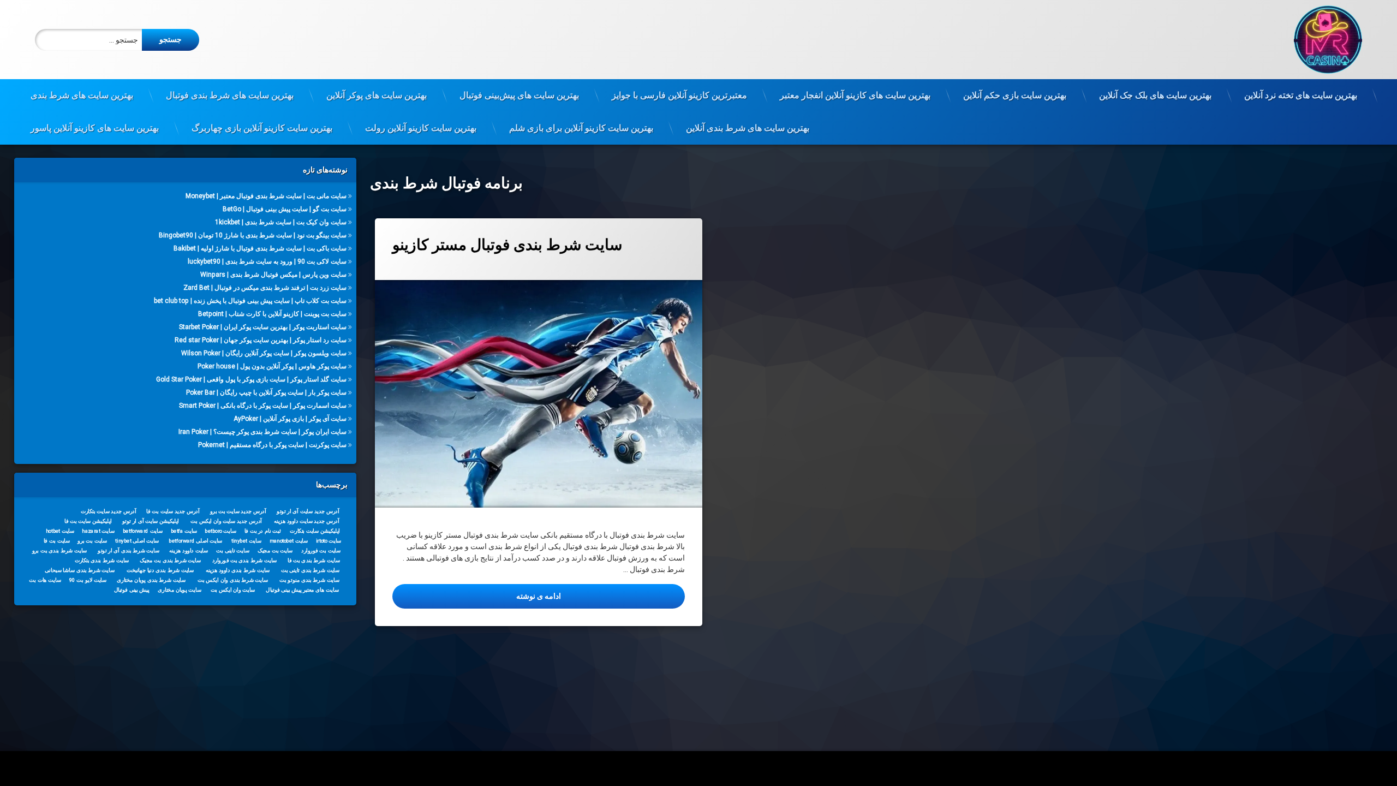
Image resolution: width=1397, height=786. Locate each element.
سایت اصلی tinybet (137, 540)
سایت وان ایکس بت (232, 589)
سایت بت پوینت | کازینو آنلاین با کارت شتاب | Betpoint (272, 314)
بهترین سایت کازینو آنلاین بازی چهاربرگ (262, 128)
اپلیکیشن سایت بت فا (88, 520)
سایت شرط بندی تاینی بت (310, 570)
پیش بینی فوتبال (131, 589)
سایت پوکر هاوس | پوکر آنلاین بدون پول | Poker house (272, 366)
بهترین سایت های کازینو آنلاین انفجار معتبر (855, 95)
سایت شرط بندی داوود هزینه (237, 570)
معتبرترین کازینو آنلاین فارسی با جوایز (679, 95)
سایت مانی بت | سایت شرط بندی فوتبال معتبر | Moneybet (266, 196)
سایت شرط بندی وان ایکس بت (233, 579)
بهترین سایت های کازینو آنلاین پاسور (95, 128)
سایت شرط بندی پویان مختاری (151, 579)
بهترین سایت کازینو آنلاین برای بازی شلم (581, 128)
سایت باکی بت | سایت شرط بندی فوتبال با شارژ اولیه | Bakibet (260, 248)
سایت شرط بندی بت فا (313, 560)
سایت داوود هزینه (188, 550)
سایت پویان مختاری (179, 589)
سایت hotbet (60, 530)
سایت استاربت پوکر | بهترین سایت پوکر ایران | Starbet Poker (263, 327)
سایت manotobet (289, 540)
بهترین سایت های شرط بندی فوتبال (230, 95)
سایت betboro (220, 530)
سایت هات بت (45, 579)
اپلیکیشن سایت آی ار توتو (150, 520)
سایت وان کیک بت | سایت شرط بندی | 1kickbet (281, 222)
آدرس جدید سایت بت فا (172, 511)
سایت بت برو (92, 540)
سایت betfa (183, 530)
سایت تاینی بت (232, 550)
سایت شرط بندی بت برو (59, 550)
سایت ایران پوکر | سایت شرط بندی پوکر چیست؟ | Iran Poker (262, 432)
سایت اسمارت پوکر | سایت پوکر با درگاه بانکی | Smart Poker (263, 405)
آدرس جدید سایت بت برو (238, 511)
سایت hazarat (98, 530)
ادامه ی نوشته (482, 595)
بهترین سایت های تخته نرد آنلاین (1300, 95)
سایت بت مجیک (274, 550)
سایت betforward (143, 530)
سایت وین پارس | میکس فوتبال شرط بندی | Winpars (273, 274)
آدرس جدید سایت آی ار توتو (308, 511)
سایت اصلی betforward (195, 540)
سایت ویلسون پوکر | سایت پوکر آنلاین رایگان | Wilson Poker (264, 353)
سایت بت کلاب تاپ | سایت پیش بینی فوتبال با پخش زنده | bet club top (250, 301)
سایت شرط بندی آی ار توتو (128, 550)
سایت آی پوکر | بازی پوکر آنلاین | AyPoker (290, 418)
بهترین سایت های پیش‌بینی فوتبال (519, 95)
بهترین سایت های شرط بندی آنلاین (747, 128)
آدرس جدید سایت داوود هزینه (306, 520)
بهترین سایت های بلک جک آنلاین (1155, 95)
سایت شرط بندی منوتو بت (309, 579)
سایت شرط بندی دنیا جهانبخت (160, 570)
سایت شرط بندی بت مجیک (170, 560)
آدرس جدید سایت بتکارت (108, 511)
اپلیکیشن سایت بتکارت (315, 530)
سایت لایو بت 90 (87, 579)
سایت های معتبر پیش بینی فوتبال (302, 589)
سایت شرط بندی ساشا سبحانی (80, 570)
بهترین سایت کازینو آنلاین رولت (420, 128)
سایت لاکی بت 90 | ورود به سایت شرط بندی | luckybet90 (267, 261)
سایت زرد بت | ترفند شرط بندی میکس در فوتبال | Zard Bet (265, 287)
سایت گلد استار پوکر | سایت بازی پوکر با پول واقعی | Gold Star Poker (251, 379)
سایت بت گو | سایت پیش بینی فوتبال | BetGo (285, 209)
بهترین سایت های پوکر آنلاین (376, 95)
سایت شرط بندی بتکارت (101, 560)
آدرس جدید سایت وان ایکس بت (226, 520)
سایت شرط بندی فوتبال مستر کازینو (507, 245)
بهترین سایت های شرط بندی (82, 95)
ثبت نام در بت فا (262, 530)
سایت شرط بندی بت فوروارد (244, 560)
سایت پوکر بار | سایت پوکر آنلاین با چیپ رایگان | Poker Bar (266, 392)
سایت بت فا (56, 540)
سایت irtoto (328, 540)
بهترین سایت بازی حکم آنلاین (1014, 95)
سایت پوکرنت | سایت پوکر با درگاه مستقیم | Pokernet (272, 445)
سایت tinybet (246, 540)
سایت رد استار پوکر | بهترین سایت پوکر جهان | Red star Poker (261, 340)
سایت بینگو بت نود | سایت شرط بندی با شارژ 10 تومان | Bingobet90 (253, 235)
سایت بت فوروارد (321, 550)
